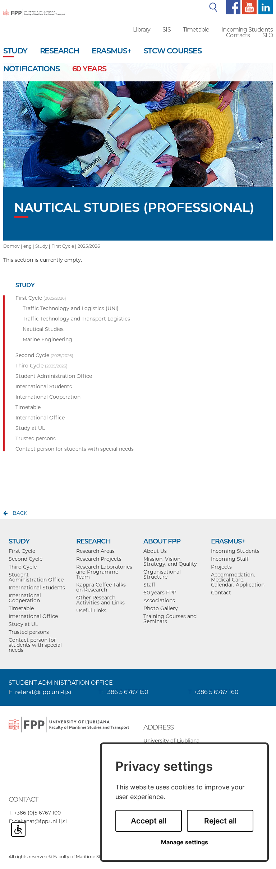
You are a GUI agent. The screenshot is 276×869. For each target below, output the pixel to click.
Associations (159, 600)
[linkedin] (265, 7)
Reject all (220, 820)
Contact (221, 592)
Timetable (196, 29)
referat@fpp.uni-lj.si (43, 692)
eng (27, 246)
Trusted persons (29, 632)
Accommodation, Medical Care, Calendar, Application (237, 579)
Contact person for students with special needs (35, 645)
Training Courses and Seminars (170, 619)
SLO (267, 35)
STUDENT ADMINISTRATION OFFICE (61, 682)
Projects (221, 567)
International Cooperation (25, 598)
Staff (149, 584)
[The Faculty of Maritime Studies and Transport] (34, 8)
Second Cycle (25, 559)
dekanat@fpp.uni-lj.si (40, 821)
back (20, 513)
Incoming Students (247, 29)
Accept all (148, 820)
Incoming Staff (230, 559)
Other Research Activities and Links (100, 600)
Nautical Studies (43, 329)
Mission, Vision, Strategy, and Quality (170, 561)
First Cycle (62, 246)
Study (41, 246)
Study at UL (23, 624)
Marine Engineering (47, 339)
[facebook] (232, 7)
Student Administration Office (36, 577)
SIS (166, 29)
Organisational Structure (162, 574)
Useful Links (91, 610)
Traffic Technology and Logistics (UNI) (71, 308)
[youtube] (248, 7)
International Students (37, 587)
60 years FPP (159, 592)
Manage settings (184, 842)
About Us (155, 551)
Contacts (238, 35)
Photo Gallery (160, 608)
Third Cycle (23, 567)
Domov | (13, 246)
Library (141, 29)
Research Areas (95, 551)
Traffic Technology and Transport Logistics (76, 318)
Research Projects (98, 559)
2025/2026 (89, 246)
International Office (33, 616)
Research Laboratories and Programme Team (104, 572)
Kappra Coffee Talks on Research (101, 587)
